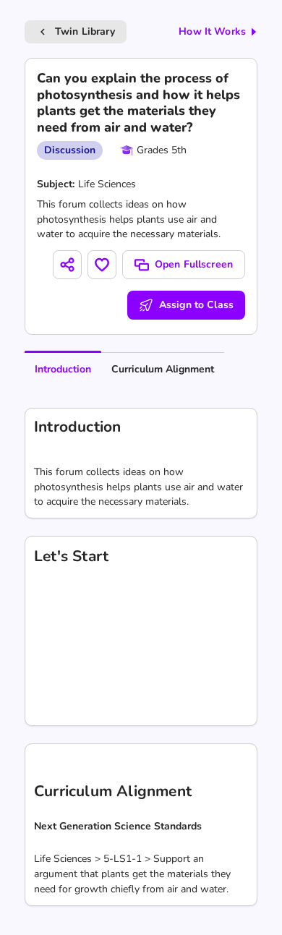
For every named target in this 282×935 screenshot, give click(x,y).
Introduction (63, 369)
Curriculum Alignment (162, 369)
